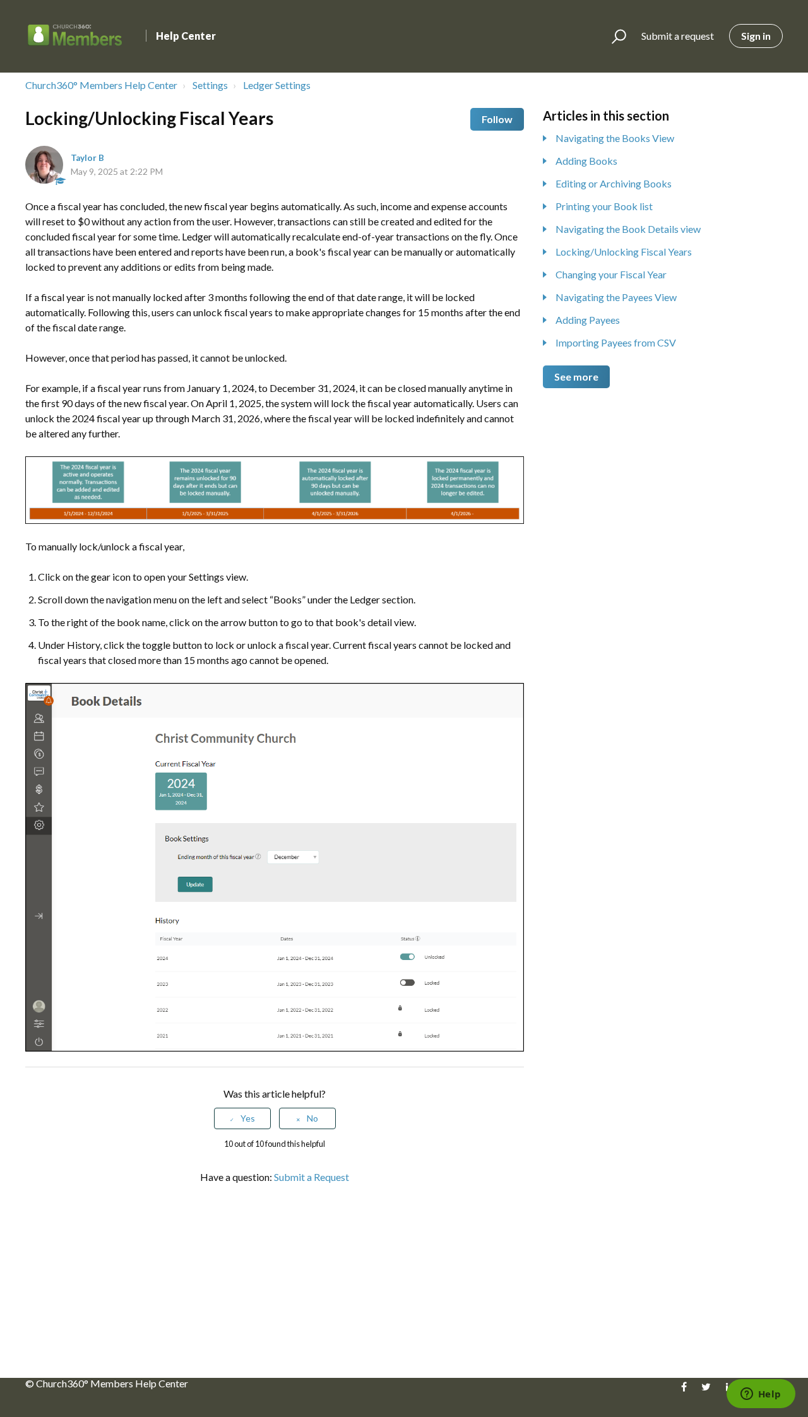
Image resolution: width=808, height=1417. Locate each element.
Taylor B (87, 158)
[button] (613, 37)
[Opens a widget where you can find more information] (760, 1395)
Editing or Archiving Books (614, 183)
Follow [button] (497, 119)
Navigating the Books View (615, 138)
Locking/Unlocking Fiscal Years (624, 252)
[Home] (75, 36)
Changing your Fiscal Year (611, 274)
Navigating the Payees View (616, 297)
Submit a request (677, 36)
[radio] (242, 1119)
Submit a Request (311, 1177)
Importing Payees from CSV (616, 342)
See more (576, 376)
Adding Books (586, 161)
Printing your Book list (604, 206)
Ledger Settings (277, 85)
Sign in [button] (756, 36)
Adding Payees (588, 320)
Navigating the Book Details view (628, 229)
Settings (210, 85)
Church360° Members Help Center (101, 85)
